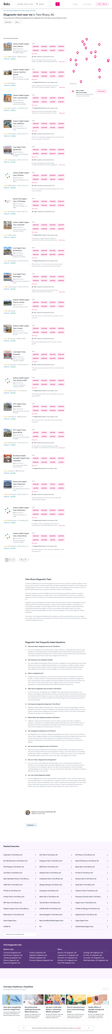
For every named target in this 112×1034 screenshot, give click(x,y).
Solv (5, 10)
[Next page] (28, 559)
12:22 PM (61, 280)
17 (25, 560)
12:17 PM (61, 458)
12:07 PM (52, 254)
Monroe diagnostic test (11, 960)
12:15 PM (61, 46)
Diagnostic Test (18, 10)
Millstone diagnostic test (37, 958)
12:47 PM (44, 462)
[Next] (107, 989)
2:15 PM (44, 436)
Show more (62, 61)
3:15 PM (52, 488)
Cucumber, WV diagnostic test (93, 958)
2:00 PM (61, 102)
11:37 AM (52, 250)
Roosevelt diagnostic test (12, 963)
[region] (89, 60)
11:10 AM (44, 406)
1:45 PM (61, 50)
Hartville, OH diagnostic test (67, 953)
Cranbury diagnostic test (37, 953)
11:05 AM (35, 406)
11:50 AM (52, 149)
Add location (101, 91)
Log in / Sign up (102, 4)
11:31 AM (44, 458)
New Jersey (26, 10)
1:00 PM (52, 76)
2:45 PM (61, 436)
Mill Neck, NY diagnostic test (67, 958)
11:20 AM (35, 201)
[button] (86, 59)
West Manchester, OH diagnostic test (95, 960)
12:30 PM (35, 50)
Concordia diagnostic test (12, 953)
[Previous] (104, 989)
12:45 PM (44, 50)
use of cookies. (77, 1028)
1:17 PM (61, 462)
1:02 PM (52, 462)
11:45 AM (44, 46)
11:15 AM (52, 406)
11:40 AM (44, 149)
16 (21, 560)
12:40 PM (52, 153)
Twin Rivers (33, 10)
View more (34, 53)
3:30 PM (61, 488)
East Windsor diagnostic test (13, 955)
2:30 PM (52, 436)
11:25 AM (35, 410)
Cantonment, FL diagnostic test (68, 955)
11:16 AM (35, 458)
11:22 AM (35, 250)
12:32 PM (35, 462)
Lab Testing (10, 10)
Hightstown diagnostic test (38, 955)
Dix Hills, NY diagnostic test (92, 955)
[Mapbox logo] (73, 84)
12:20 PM (52, 205)
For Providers (87, 4)
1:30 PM (52, 50)
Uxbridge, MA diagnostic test (93, 953)
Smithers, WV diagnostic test (67, 960)
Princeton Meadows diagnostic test (41, 960)
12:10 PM (35, 153)
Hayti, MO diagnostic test (66, 963)
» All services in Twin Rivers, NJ (14, 934)
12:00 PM (52, 46)
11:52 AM (35, 254)
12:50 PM (61, 153)
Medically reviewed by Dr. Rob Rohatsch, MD (43, 812)
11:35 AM (44, 410)
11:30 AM (35, 46)
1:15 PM (61, 76)
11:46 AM (52, 458)
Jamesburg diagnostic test (12, 958)
